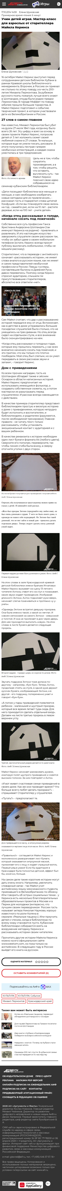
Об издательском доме (17, 1076)
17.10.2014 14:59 (9, 12)
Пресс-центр (43, 1076)
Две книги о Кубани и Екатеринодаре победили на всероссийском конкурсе (32, 1034)
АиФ (25, 71)
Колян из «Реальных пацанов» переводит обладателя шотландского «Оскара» (33, 1015)
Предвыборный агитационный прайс (27, 1093)
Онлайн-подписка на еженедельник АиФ (29, 1084)
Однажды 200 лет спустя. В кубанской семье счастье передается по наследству (35, 1053)
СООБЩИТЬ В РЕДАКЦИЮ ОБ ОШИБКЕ (24, 1097)
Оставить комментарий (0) (31, 973)
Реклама (8, 1080)
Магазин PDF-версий (29, 1080)
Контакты (35, 1088)
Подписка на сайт (14, 1088)
